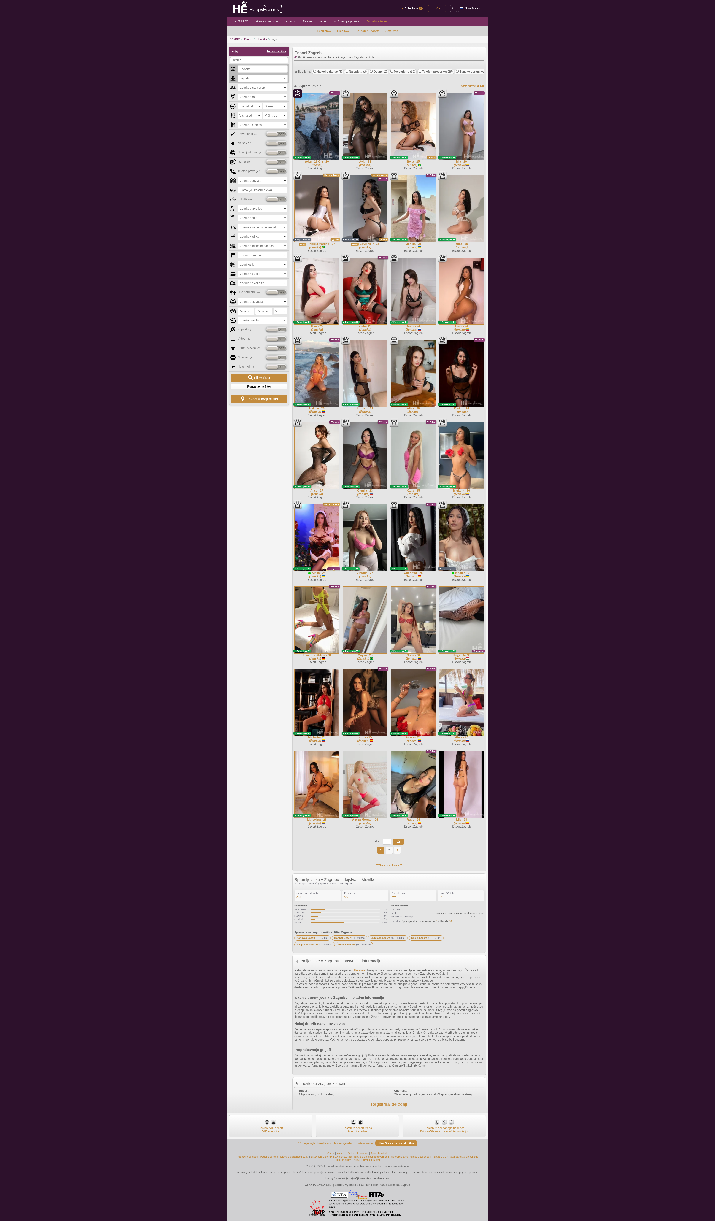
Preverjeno (404, 71)
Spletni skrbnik (379, 1153)
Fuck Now (324, 31)
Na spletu (358, 71)
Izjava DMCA (440, 1156)
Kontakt (341, 1153)
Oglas (351, 1153)
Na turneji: (246, 366)
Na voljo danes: (250, 152)
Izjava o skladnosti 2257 (294, 1156)
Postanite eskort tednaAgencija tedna (357, 1129)
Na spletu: (246, 143)
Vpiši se (437, 8)
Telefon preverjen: (251, 171)
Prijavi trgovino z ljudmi (366, 1159)
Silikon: (245, 199)
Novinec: (245, 357)
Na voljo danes (329, 71)
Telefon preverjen (437, 71)
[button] (398, 842)
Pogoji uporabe (269, 1156)
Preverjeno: (247, 133)
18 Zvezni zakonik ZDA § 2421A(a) (331, 1156)
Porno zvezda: (249, 348)
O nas (330, 1153)
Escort (290, 21)
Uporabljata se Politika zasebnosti (411, 1156)
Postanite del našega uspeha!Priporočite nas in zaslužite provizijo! (444, 1129)
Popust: (244, 329)
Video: (244, 338)
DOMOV (241, 21)
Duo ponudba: (249, 292)
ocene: (244, 161)
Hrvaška (262, 39)
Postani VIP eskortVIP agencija (270, 1129)
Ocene (380, 71)
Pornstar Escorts (367, 31)
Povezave (362, 1153)
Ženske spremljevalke (478, 71)
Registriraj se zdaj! (389, 1104)
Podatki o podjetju (247, 1156)
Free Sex (343, 31)
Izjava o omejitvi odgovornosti (371, 1156)
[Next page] (397, 850)
